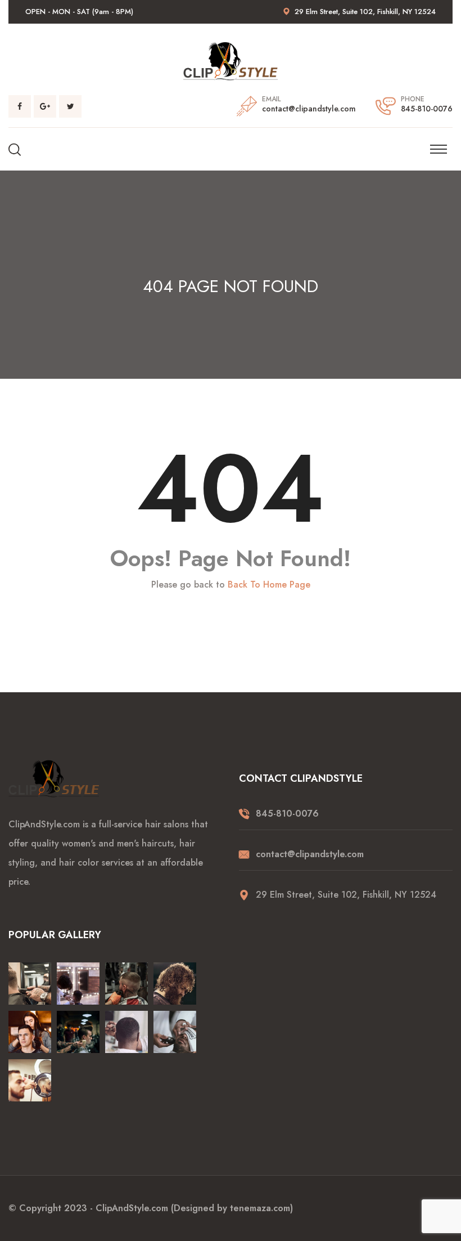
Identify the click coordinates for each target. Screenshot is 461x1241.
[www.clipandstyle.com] (230, 60)
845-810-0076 (427, 108)
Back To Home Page (269, 585)
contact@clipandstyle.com (309, 108)
